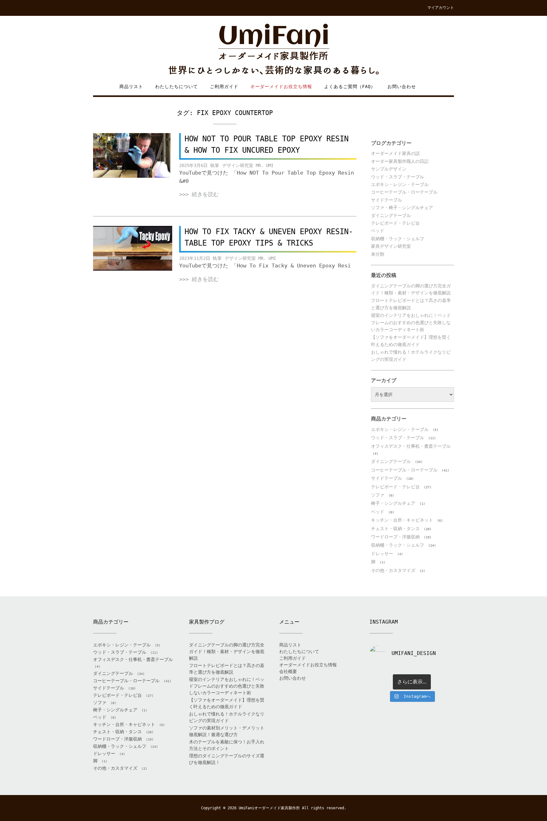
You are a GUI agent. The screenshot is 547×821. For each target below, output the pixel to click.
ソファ (377, 494)
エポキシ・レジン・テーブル (400, 184)
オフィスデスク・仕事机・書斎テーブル (411, 446)
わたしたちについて (176, 86)
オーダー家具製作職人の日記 (400, 161)
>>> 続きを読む (199, 194)
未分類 (377, 254)
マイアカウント (440, 7)
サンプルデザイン (388, 168)
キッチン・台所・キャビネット (402, 520)
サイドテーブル (386, 199)
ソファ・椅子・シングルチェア (402, 207)
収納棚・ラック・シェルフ (397, 238)
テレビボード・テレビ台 (395, 223)
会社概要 (288, 671)
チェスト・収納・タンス (395, 528)
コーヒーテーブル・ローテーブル (404, 192)
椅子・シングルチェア (393, 503)
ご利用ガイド (224, 86)
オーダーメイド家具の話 (395, 153)
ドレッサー (382, 553)
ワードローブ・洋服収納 (395, 536)
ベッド (377, 230)
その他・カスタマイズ (393, 570)
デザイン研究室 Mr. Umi (248, 165)
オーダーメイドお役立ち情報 (281, 86)
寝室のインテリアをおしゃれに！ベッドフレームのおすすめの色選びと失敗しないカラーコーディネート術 (411, 322)
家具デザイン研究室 (391, 246)
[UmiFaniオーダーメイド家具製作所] (273, 49)
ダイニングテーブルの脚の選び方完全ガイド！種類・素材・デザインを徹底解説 (226, 651)
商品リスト (131, 86)
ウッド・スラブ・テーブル (397, 176)
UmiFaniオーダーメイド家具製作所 (269, 808)
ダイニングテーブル (391, 215)
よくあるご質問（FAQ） (349, 86)
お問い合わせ (401, 86)
